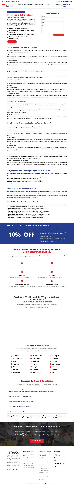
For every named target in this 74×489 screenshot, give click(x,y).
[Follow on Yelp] (55, 466)
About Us (55, 6)
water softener (31, 71)
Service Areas (50, 4)
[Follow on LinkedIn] (63, 463)
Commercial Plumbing (39, 4)
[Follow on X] (61, 463)
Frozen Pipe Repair (42, 466)
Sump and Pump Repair (27, 471)
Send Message (58, 34)
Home (19, 4)
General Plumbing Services (44, 468)
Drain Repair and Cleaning (28, 463)
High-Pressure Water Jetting (44, 470)
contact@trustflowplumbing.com (65, 1)
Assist (55, 418)
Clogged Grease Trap (43, 459)
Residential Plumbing (27, 4)
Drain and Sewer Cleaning (44, 461)
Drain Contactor (42, 464)
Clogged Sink (25, 461)
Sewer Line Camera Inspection (29, 465)
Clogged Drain (41, 457)
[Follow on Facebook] (55, 463)
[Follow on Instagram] (58, 463)
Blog (60, 6)
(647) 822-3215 (57, 455)
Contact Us (58, 4)
